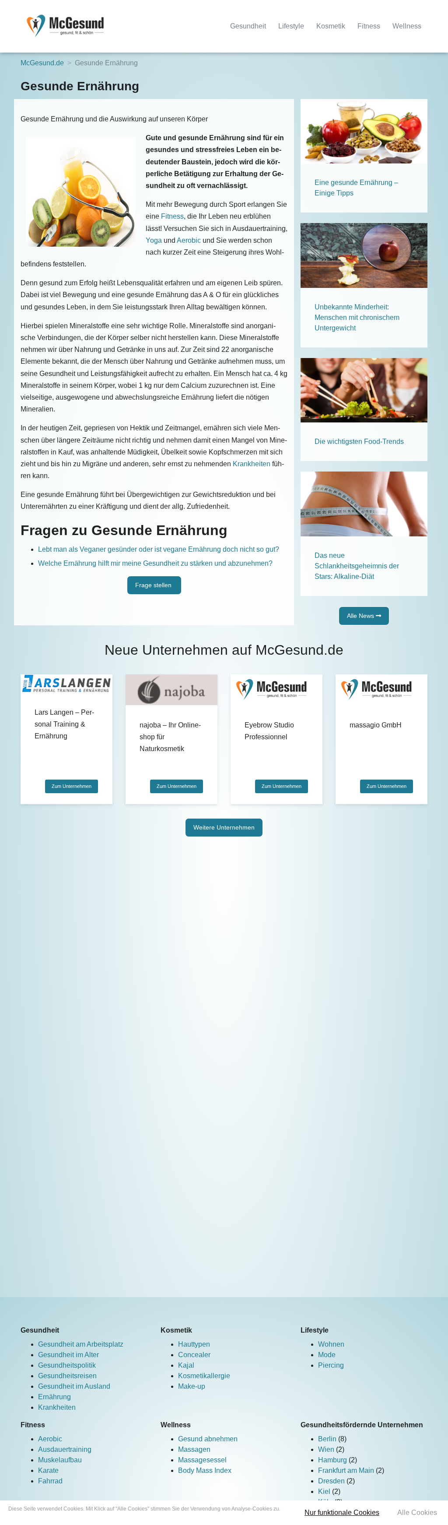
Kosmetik (330, 26)
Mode (327, 1354)
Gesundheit (248, 26)
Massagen (194, 1449)
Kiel (325, 1491)
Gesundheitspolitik (67, 1365)
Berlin (328, 1439)
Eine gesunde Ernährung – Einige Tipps (356, 188)
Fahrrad (50, 1481)
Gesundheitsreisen (67, 1376)
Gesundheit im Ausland (74, 1386)
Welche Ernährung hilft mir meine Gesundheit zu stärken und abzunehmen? (155, 563)
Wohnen (331, 1344)
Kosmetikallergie (204, 1376)
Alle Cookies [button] (417, 1512)
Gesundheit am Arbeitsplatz (80, 1344)
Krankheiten (251, 464)
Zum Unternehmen (71, 786)
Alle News (361, 615)
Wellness (406, 26)
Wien (327, 1449)
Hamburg (333, 1460)
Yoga (154, 240)
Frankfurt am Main (347, 1470)
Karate (48, 1470)
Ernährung (54, 1397)
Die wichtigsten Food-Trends (359, 441)
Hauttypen (194, 1344)
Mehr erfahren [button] (144, 1517)
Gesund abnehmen (208, 1439)
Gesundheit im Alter (68, 1354)
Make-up (191, 1386)
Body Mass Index (204, 1470)
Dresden (332, 1481)
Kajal (186, 1365)
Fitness (368, 26)
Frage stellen (154, 585)
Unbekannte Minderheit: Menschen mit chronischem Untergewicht (357, 317)
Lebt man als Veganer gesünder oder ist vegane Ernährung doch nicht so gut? (158, 549)
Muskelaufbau (60, 1460)
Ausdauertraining (64, 1449)
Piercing (331, 1365)
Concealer (194, 1354)
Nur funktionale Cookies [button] (341, 1512)
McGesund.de (42, 63)
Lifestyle (291, 26)
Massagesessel (202, 1460)
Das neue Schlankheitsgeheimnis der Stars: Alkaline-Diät (357, 566)
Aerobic (189, 240)
